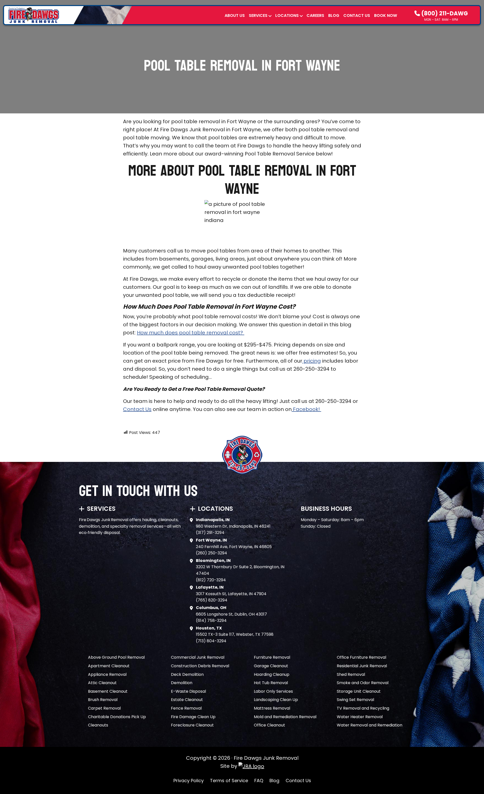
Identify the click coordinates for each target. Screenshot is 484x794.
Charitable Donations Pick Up (117, 717)
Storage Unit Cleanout (359, 691)
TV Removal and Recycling (363, 708)
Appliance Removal (107, 674)
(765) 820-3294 (211, 600)
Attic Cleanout (102, 683)
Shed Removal (351, 674)
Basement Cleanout (108, 691)
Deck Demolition (187, 674)
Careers (315, 15)
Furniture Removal (272, 657)
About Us (235, 15)
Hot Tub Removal (271, 683)
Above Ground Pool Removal (116, 657)
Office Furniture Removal (361, 657)
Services (258, 15)
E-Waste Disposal (188, 691)
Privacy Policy (188, 780)
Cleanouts (98, 725)
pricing (311, 360)
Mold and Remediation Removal (285, 717)
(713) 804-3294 (211, 641)
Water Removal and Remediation (369, 725)
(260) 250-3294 (211, 553)
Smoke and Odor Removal (362, 683)
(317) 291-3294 (210, 532)
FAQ (258, 780)
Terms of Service (229, 780)
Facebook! (306, 409)
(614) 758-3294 (211, 620)
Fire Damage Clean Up (193, 717)
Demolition (181, 683)
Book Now (385, 15)
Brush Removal (102, 700)
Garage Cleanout (271, 666)
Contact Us (356, 15)
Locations (287, 15)
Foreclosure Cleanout (192, 725)
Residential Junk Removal (362, 666)
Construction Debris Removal (200, 666)
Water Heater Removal (360, 717)
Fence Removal (186, 708)
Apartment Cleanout (109, 666)
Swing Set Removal (355, 700)
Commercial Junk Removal (197, 657)
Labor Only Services (273, 691)
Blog (333, 15)
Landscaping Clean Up (276, 700)
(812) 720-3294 (211, 580)
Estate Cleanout (187, 700)
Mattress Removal (272, 708)
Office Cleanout (269, 725)
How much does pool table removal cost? (190, 332)
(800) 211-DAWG (444, 13)
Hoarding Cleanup (271, 674)
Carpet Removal (104, 708)
